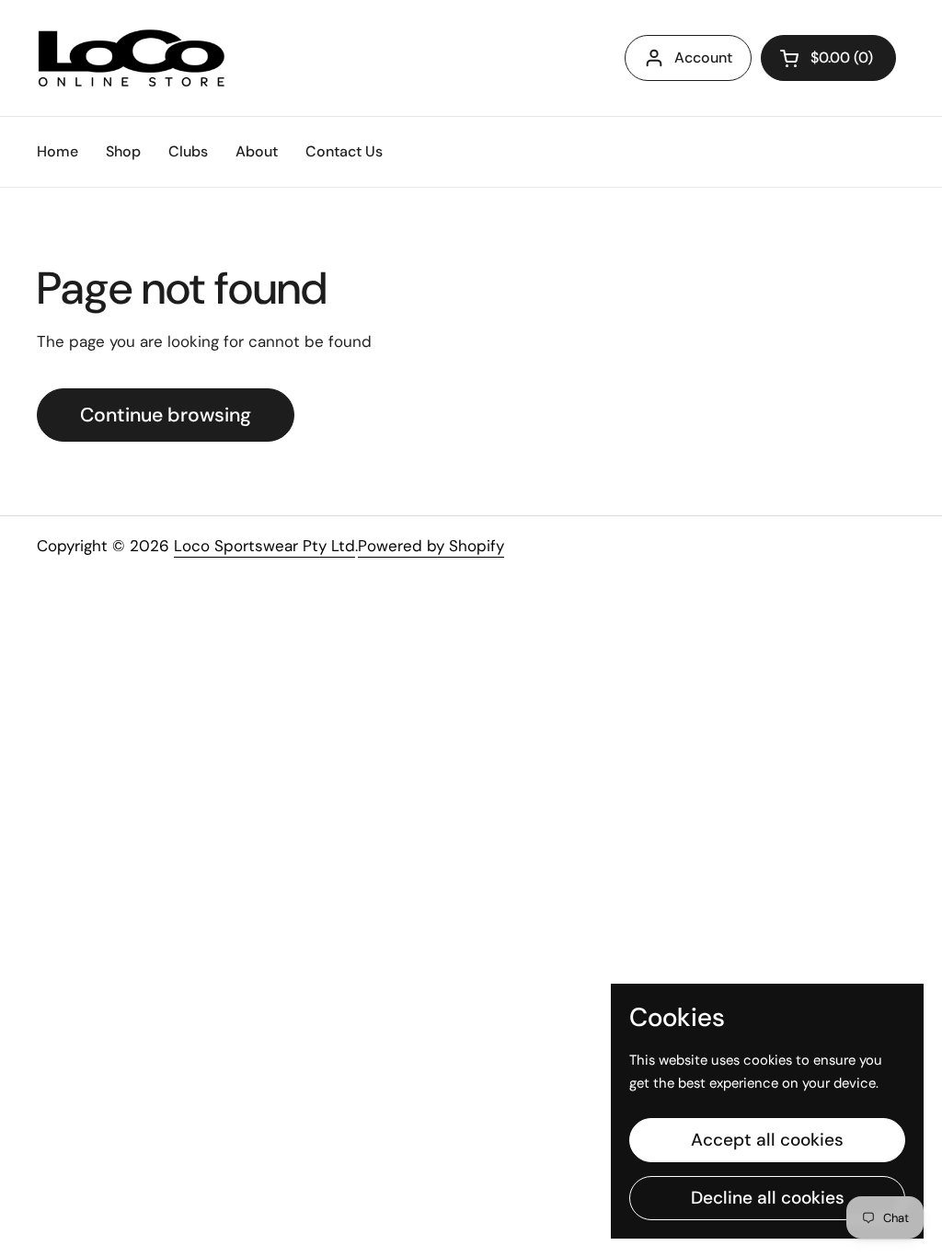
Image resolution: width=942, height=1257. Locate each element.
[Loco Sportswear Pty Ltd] (131, 58)
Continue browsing (165, 415)
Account (703, 57)
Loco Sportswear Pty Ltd (264, 546)
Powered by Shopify (431, 546)
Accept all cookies (767, 1139)
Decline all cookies (767, 1197)
